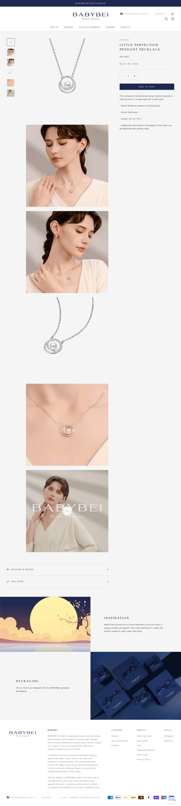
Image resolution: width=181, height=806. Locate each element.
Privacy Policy (144, 759)
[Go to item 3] (11, 62)
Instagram (169, 736)
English (159, 14)
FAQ (139, 745)
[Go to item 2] (11, 52)
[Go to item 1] (11, 42)
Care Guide (142, 754)
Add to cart (147, 87)
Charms (115, 745)
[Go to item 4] (11, 73)
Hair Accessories (119, 741)
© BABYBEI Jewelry (89, 797)
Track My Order (144, 736)
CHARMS (110, 27)
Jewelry (115, 736)
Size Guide (142, 741)
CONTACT (126, 27)
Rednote (168, 741)
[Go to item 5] (11, 83)
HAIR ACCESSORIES (89, 27)
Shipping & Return (146, 750)
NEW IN (54, 27)
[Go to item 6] (11, 93)
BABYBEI (124, 40)
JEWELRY (69, 27)
